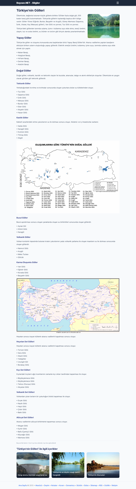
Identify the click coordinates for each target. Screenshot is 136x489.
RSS (100, 485)
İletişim (115, 485)
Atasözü (38, 485)
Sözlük (79, 485)
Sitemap (94, 485)
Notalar (54, 485)
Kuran (61, 485)
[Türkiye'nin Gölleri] (68, 332)
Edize (86, 485)
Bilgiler (36, 2)
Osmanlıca (70, 485)
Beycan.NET (23, 2)
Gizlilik (107, 485)
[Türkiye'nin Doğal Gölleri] (68, 213)
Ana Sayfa (23, 485)
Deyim (46, 485)
